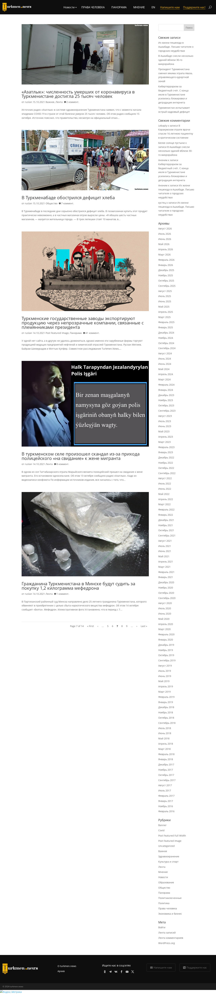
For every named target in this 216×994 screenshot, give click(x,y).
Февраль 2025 (166, 322)
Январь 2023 (165, 452)
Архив (61, 971)
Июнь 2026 (164, 239)
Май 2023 (163, 431)
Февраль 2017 (166, 795)
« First (90, 626)
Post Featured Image (57, 333)
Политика (163, 903)
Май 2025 (163, 306)
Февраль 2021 (166, 572)
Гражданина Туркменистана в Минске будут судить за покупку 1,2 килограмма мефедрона (78, 586)
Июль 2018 (164, 728)
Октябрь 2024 (166, 343)
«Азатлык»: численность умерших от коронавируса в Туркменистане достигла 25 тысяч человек (78, 94)
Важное (50, 102)
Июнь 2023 (164, 426)
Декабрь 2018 (166, 707)
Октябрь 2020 (166, 592)
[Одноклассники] (104, 971)
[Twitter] (132, 971)
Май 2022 (163, 494)
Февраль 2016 (166, 811)
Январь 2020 (165, 639)
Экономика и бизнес (170, 913)
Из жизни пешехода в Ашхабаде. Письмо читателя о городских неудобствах (175, 46)
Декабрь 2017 (166, 764)
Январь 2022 (165, 514)
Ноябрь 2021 (165, 525)
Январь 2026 (165, 265)
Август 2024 (165, 353)
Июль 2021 (164, 546)
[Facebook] (121, 971)
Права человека (93, 7)
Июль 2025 (164, 296)
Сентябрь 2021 (167, 535)
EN (153, 7)
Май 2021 (163, 556)
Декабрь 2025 (166, 270)
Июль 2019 (164, 670)
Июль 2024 (164, 358)
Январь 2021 (165, 577)
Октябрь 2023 (166, 405)
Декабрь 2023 (166, 395)
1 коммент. (63, 593)
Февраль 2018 (166, 754)
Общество (51, 203)
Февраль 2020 (166, 634)
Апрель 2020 (165, 624)
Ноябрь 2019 (165, 650)
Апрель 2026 (165, 249)
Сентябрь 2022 (167, 473)
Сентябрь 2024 (167, 348)
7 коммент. (67, 203)
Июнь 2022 (164, 488)
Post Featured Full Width (172, 835)
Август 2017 (165, 785)
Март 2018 (164, 749)
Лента (59, 102)
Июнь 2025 (164, 301)
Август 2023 (165, 416)
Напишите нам (163, 967)
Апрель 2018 (165, 743)
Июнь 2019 (164, 676)
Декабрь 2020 (166, 582)
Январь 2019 (165, 702)
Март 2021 (164, 566)
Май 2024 (163, 369)
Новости (163, 877)
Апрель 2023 (165, 436)
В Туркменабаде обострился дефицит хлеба (68, 197)
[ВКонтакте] (115, 971)
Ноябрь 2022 (165, 462)
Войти (161, 927)
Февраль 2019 (166, 696)
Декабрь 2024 (166, 332)
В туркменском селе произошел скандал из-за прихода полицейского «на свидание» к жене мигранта (81, 456)
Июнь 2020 (164, 613)
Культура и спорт (168, 861)
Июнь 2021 (164, 551)
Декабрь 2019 (166, 644)
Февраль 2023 (166, 447)
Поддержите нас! (194, 7)
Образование (166, 882)
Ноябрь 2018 (165, 712)
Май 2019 (163, 681)
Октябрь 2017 (166, 775)
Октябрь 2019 (166, 655)
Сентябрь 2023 (167, 410)
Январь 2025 (165, 327)
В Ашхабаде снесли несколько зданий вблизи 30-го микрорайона (175, 60)
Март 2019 (164, 691)
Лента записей (167, 932)
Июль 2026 (164, 233)
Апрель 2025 (165, 311)
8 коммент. (63, 464)
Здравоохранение (168, 856)
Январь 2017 (165, 801)
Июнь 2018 (164, 733)
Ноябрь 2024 (165, 337)
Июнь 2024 (164, 363)
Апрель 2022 (165, 499)
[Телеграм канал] (110, 971)
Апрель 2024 (165, 374)
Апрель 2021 (165, 561)
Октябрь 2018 (166, 717)
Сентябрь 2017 (167, 780)
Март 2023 (164, 442)
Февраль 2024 (166, 384)
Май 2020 (163, 618)
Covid (161, 830)
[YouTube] (126, 971)
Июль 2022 (164, 483)
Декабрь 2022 (166, 457)
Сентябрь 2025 (167, 285)
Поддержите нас (196, 967)
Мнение (139, 7)
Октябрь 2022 (166, 468)
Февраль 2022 (166, 509)
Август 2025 (165, 291)
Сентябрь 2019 (167, 660)
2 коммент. (72, 102)
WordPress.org (166, 943)
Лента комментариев (170, 937)
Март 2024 (164, 379)
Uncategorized (166, 846)
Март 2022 (164, 504)
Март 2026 (164, 254)
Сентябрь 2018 (167, 723)
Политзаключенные (170, 898)
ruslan (28, 102)
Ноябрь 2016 (165, 806)
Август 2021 (165, 540)
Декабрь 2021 (166, 520)
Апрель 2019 (165, 686)
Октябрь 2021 (166, 530)
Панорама (119, 7)
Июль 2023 (164, 421)
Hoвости (69, 7)
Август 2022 (165, 478)
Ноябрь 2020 (165, 587)
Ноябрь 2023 (165, 400)
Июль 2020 (164, 608)
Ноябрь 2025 (165, 275)
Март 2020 (164, 629)
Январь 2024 (165, 389)
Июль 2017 (164, 790)
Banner (162, 825)
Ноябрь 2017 (165, 769)
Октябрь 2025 (166, 280)
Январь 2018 (165, 759)
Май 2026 (163, 244)
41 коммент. (93, 333)
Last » (144, 626)
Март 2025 (164, 317)
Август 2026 (165, 228)
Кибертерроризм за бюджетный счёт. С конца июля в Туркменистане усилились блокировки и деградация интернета (173, 94)
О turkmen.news (67, 966)
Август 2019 (165, 665)
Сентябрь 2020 (167, 598)
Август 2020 (165, 603)
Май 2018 (163, 738)
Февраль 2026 (166, 259)
